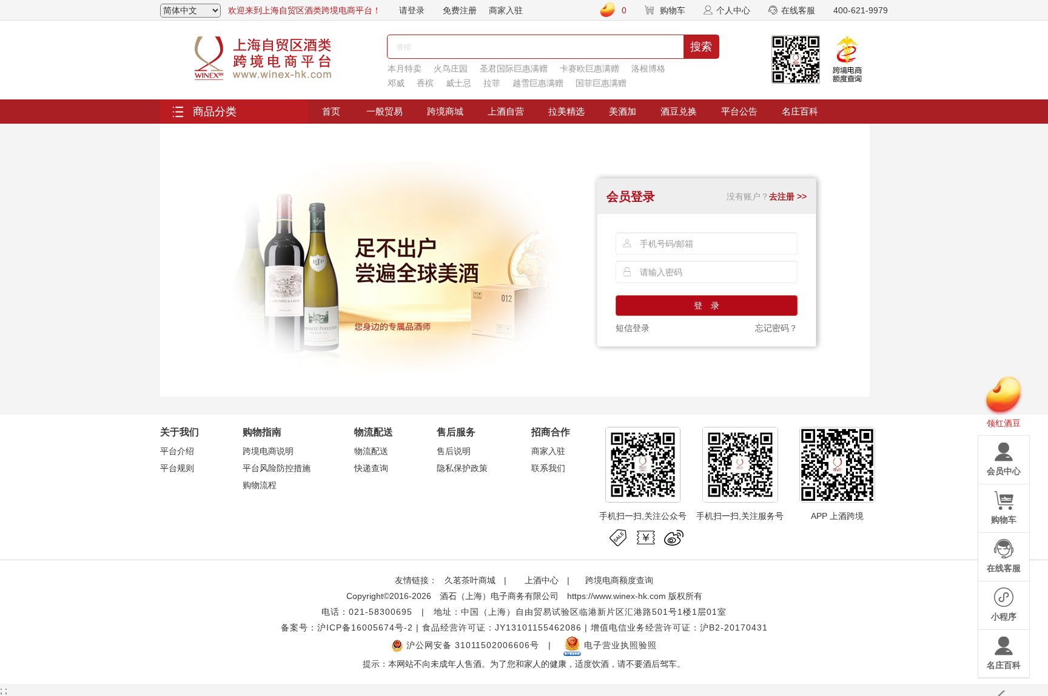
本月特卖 (405, 68)
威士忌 (458, 83)
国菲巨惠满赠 (601, 83)
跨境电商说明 (268, 451)
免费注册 (460, 10)
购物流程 (260, 485)
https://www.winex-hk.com (616, 596)
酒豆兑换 (678, 111)
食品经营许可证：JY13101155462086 (502, 627)
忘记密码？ (776, 328)
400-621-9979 (860, 10)
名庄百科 (800, 111)
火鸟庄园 (451, 68)
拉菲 (491, 83)
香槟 (425, 83)
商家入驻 (506, 10)
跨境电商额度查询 (619, 580)
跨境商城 (445, 111)
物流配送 (371, 451)
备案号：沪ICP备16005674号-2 (347, 627)
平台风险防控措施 (277, 468)
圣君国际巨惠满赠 (514, 68)
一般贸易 (384, 111)
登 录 (707, 305)
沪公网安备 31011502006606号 (471, 645)
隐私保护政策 (462, 468)
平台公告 (739, 111)
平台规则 (177, 468)
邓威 (396, 83)
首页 (331, 111)
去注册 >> (788, 196)
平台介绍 (177, 451)
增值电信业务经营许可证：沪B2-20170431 (679, 627)
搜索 (701, 47)
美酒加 (622, 111)
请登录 (412, 10)
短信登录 (633, 328)
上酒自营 (506, 111)
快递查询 (371, 468)
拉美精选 (566, 111)
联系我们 (548, 468)
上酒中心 (540, 580)
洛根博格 (648, 68)
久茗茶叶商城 (470, 580)
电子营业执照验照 (619, 645)
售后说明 (454, 451)
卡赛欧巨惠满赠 (589, 68)
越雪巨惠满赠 (537, 83)
